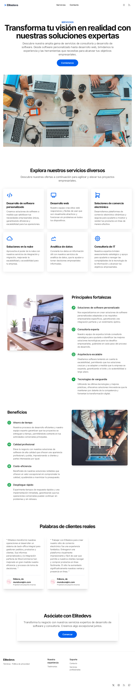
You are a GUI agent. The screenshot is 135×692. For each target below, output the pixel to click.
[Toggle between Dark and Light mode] (124, 5)
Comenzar (67, 634)
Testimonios (52, 666)
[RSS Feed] (129, 5)
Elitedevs (8, 659)
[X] (113, 685)
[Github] (129, 685)
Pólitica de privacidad (21, 664)
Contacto (74, 5)
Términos (7, 664)
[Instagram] (118, 685)
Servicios (61, 5)
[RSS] (124, 685)
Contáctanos (67, 63)
